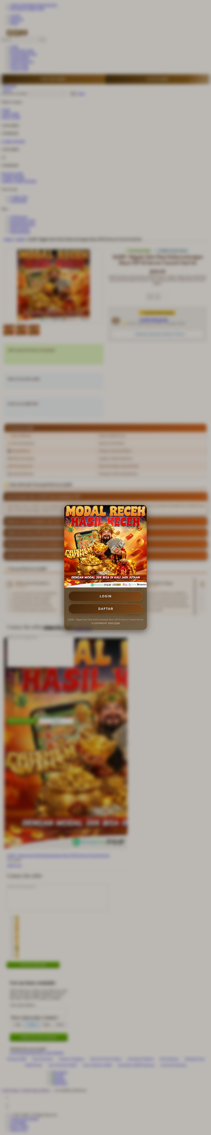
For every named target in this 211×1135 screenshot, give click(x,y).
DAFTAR (105, 609)
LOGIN (106, 596)
